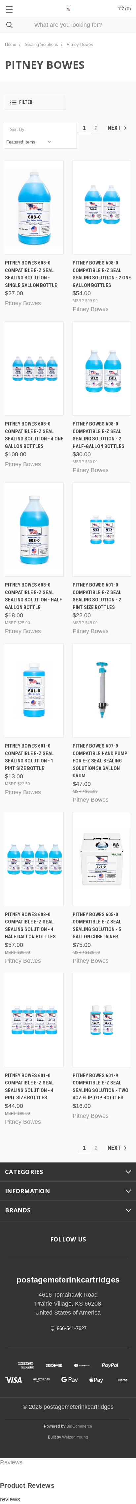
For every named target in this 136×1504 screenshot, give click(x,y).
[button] (35, 102)
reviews (10, 1499)
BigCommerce (79, 1426)
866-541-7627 (71, 1328)
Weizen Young (75, 1437)
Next (115, 127)
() (127, 8)
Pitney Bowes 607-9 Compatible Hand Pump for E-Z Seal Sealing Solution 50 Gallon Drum (100, 761)
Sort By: (18, 129)
